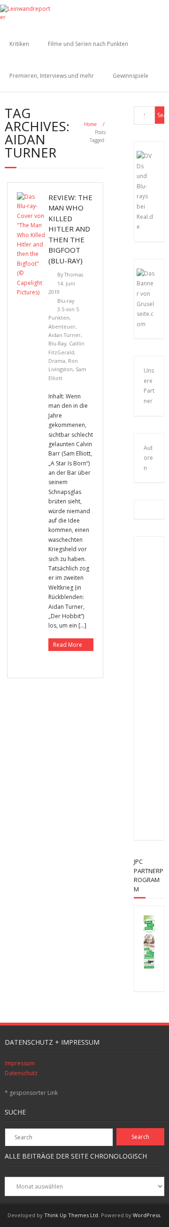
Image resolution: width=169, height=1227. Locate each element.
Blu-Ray (57, 343)
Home (90, 124)
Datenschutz (21, 1073)
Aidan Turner (64, 334)
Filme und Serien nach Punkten (88, 44)
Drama (56, 360)
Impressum (20, 1063)
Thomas (73, 274)
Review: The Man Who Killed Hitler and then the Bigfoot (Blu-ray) (70, 229)
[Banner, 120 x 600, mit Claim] (149, 967)
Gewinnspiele (130, 76)
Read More (67, 645)
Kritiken (19, 44)
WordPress (146, 1215)
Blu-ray (65, 300)
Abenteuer (62, 326)
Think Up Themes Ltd (71, 1215)
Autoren (148, 458)
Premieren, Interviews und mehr (51, 76)
